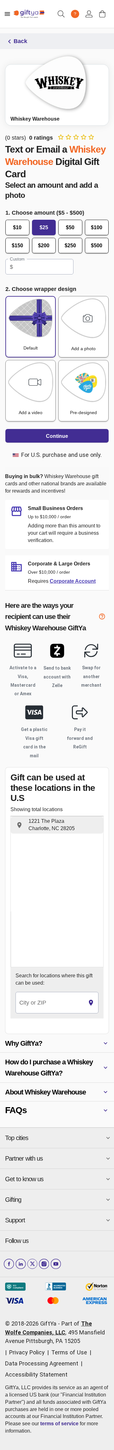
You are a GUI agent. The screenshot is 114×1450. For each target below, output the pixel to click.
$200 (43, 245)
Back (20, 41)
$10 (17, 227)
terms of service (59, 1423)
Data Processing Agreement (41, 1363)
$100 (96, 227)
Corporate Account (73, 581)
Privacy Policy (27, 1352)
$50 (70, 227)
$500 (96, 245)
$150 (17, 245)
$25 (44, 227)
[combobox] (49, 1002)
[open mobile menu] (7, 14)
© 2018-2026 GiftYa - (32, 1323)
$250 (70, 245)
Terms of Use (69, 1352)
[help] (103, 617)
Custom (17, 259)
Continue (57, 436)
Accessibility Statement (36, 1374)
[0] (102, 14)
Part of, (55, 1332)
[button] (57, 825)
